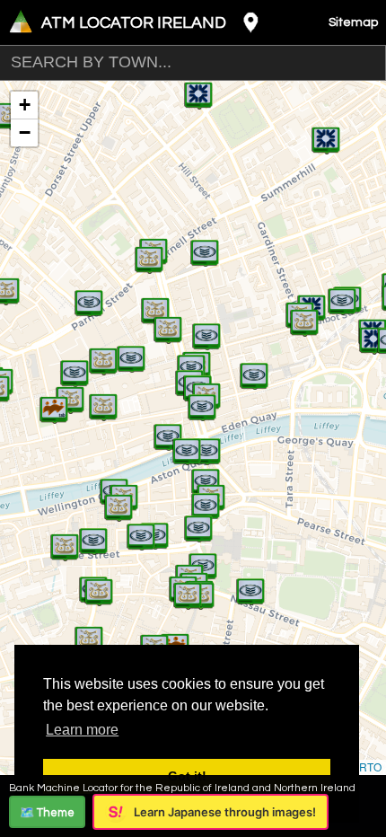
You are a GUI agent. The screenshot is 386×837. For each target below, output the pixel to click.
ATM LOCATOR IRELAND (133, 22)
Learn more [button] (82, 729)
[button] (54, 400)
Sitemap (353, 22)
